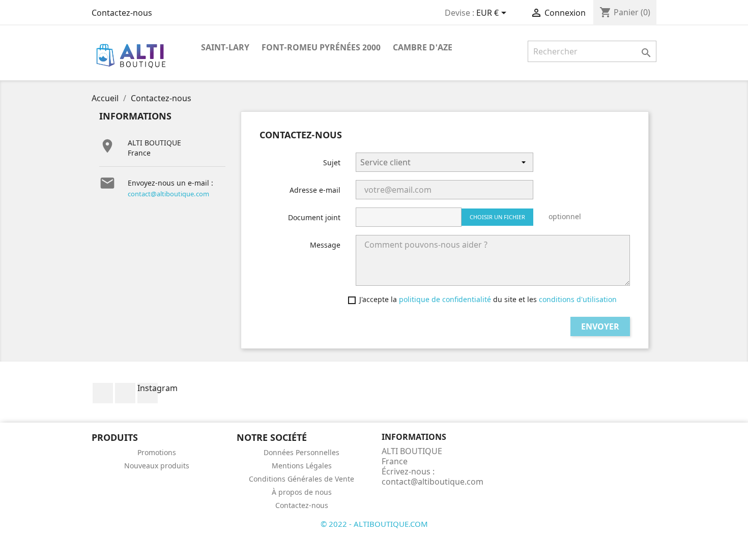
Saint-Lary (225, 47)
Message (325, 245)
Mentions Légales (302, 465)
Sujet (331, 162)
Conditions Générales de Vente (301, 479)
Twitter (125, 393)
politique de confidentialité (445, 299)
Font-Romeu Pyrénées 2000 (321, 47)
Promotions (156, 452)
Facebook (103, 393)
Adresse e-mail (315, 190)
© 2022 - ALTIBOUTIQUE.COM (374, 524)
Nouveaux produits (156, 465)
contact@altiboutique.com (168, 193)
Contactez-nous (122, 12)
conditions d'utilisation (578, 299)
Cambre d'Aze (422, 47)
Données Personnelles (301, 452)
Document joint (314, 217)
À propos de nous (302, 492)
